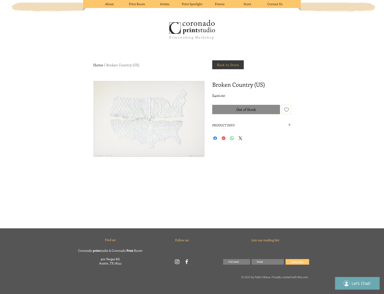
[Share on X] (240, 138)
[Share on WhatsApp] (232, 138)
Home (98, 65)
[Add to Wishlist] (286, 109)
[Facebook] (187, 262)
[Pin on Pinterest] (223, 138)
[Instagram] (177, 262)
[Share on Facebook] (215, 138)
